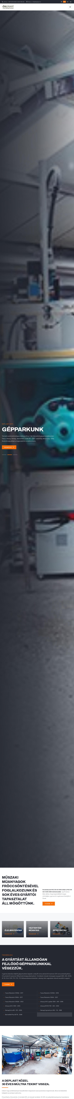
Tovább (47, 903)
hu (64, 1)
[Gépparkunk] (9, 453)
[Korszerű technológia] (15, 453)
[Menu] (70, 7)
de (70, 1)
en (67, 1)
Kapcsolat (8, 447)
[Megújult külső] (4, 453)
